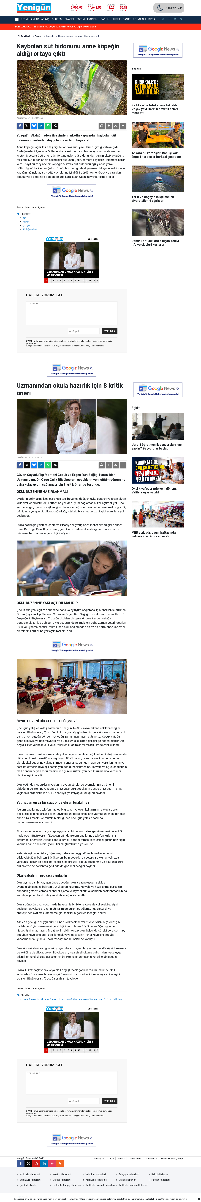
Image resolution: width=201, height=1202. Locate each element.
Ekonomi (92, 19)
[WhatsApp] (48, 126)
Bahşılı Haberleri (160, 1174)
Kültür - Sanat (121, 19)
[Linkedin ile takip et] (44, 1163)
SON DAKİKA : (23, 26)
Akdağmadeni (30, 229)
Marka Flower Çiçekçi (172, 1158)
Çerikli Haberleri (28, 1185)
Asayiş (45, 19)
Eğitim (81, 19)
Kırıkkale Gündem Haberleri (133, 1185)
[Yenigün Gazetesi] (34, 7)
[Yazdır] (102, 126)
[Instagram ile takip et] (52, 1163)
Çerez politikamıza (169, 1199)
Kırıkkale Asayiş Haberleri (67, 1185)
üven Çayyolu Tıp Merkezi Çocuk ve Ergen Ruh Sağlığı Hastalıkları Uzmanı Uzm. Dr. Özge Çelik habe (73, 999)
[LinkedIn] (41, 126)
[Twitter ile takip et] (175, 19)
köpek (26, 221)
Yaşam (38, 36)
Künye (111, 1158)
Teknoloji (139, 19)
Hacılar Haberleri (160, 1179)
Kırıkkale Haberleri (30, 1174)
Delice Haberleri (127, 1179)
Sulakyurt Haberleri (30, 1179)
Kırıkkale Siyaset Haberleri (100, 1185)
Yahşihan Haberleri (96, 1174)
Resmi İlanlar (30, 19)
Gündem (57, 19)
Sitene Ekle (151, 1158)
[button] (109, 126)
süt (24, 218)
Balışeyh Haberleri (129, 1174)
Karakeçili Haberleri (96, 1179)
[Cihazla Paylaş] (55, 126)
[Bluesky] (34, 126)
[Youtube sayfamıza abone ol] (36, 1163)
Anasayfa (99, 1158)
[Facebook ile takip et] (169, 19)
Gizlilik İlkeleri (135, 1158)
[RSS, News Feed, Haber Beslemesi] (60, 1163)
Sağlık (105, 19)
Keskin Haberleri (62, 1174)
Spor (151, 19)
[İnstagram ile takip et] (163, 19)
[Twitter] (27, 126)
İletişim (121, 1158)
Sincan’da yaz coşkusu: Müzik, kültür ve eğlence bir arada (65, 26)
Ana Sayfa (25, 36)
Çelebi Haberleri (62, 1179)
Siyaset (69, 19)
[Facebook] (20, 126)
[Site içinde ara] (181, 19)
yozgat (26, 225)
